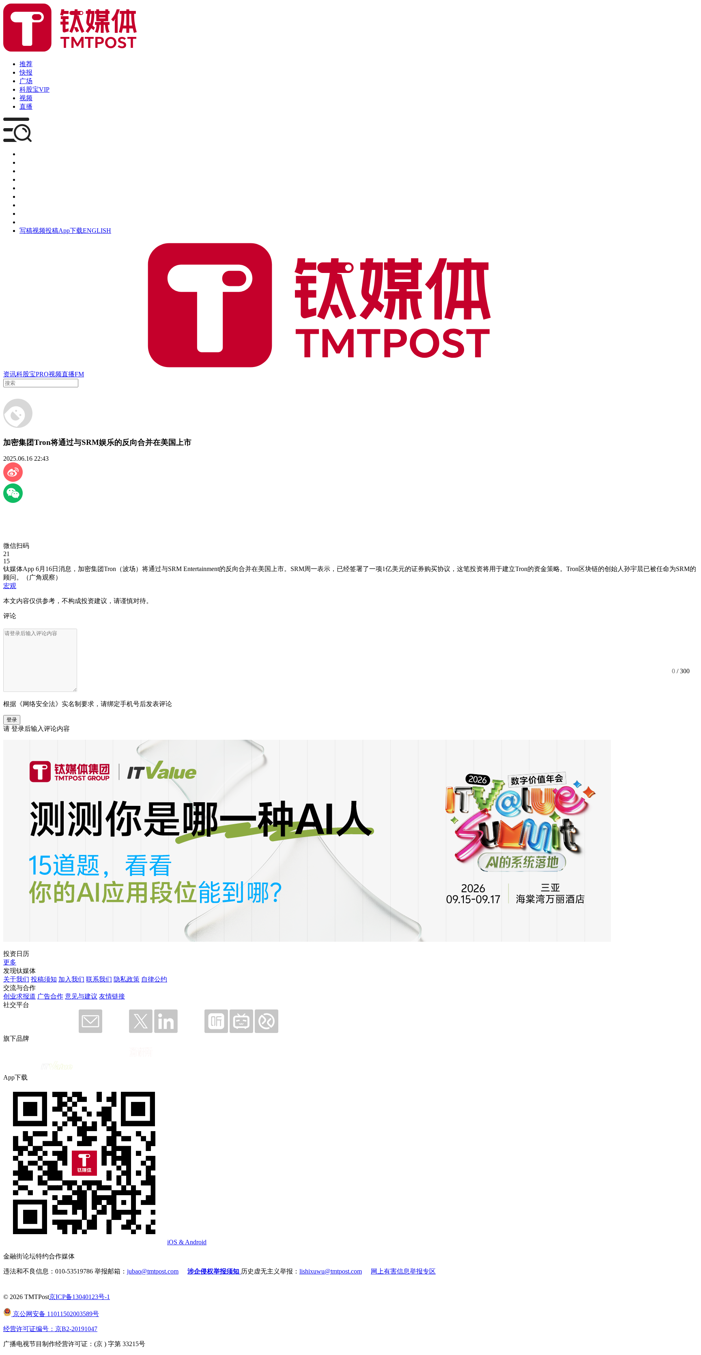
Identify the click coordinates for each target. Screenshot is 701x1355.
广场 (25, 80)
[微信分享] (13, 500)
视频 (25, 97)
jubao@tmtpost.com (152, 1271)
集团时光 (32, 205)
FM (79, 374)
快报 (25, 72)
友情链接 (112, 996)
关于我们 (16, 979)
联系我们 (99, 979)
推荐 (25, 63)
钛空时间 (32, 196)
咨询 (25, 179)
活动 (25, 188)
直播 (25, 106)
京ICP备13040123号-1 (79, 1296)
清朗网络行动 (38, 222)
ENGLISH (97, 230)
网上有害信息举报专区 (403, 1271)
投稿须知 (44, 979)
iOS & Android (186, 1242)
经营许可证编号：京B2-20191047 (50, 1328)
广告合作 (50, 996)
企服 (25, 162)
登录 (11, 720)
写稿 (25, 230)
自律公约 (154, 979)
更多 (9, 962)
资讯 (9, 374)
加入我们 (71, 979)
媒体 (25, 153)
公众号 (29, 213)
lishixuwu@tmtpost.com (330, 1271)
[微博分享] (13, 479)
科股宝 (26, 374)
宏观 (9, 585)
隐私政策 (127, 979)
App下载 (70, 230)
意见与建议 (81, 996)
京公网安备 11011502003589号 (55, 1313)
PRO (42, 374)
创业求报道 (19, 996)
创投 (25, 170)
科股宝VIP (34, 89)
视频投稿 (45, 230)
